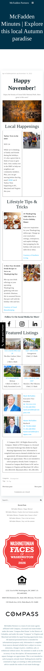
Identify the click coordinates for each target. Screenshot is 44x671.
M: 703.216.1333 (29, 404)
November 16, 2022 (25, 73)
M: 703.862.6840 (29, 426)
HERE (10, 180)
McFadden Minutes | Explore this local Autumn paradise (22, 512)
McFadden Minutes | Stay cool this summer (22, 521)
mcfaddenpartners (10, 73)
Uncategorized (14, 478)
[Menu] (32, 3)
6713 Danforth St (12, 378)
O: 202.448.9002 (29, 407)
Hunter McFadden (29, 421)
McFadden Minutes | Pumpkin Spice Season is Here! (22, 515)
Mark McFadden (29, 396)
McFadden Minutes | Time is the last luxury (22, 518)
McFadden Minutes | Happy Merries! (22, 509)
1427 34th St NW (31, 351)
